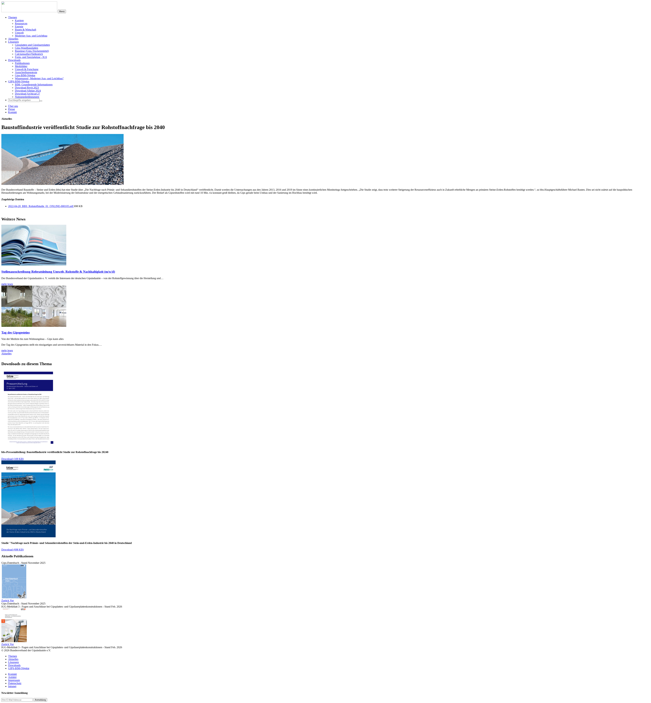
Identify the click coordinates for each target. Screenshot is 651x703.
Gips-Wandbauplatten (26, 47)
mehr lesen (7, 284)
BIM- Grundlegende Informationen (34, 84)
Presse (11, 109)
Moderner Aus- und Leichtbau (31, 35)
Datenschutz (14, 683)
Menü (62, 11)
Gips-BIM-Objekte (25, 75)
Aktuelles (13, 38)
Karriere (19, 20)
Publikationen (22, 63)
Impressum (14, 680)
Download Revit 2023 (27, 87)
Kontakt (12, 112)
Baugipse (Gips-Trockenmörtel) (32, 51)
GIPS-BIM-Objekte (18, 81)
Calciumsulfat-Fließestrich (29, 54)
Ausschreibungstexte (26, 72)
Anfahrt (12, 677)
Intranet (12, 686)
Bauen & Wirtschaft (25, 29)
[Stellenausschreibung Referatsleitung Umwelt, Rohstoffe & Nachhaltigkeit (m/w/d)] (33, 265)
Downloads (14, 60)
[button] (5, 600)
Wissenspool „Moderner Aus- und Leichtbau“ (39, 78)
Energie (19, 26)
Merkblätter (21, 66)
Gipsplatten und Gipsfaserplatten (32, 44)
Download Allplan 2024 (28, 90)
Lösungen (13, 41)
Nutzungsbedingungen (27, 96)
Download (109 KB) (12, 458)
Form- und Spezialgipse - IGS (31, 57)
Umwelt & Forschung (26, 69)
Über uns (13, 106)
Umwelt (19, 32)
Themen (12, 17)
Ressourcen (21, 23)
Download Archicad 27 (27, 93)
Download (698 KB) (12, 549)
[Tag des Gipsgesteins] (33, 325)
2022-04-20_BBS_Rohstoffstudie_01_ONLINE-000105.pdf (41, 206)
